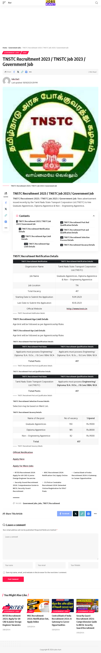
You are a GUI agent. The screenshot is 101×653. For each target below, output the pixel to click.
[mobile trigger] (5, 2)
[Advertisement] (50, 25)
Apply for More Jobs (23, 466)
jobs (40, 503)
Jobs (25, 52)
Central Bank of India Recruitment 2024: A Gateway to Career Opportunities (84, 475)
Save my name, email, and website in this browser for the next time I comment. (36, 572)
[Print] (26, 72)
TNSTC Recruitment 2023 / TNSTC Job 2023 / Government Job (33, 222)
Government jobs (30, 503)
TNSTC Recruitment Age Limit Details (36, 237)
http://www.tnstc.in (77, 308)
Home (5, 48)
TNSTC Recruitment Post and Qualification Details (74, 231)
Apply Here (18, 459)
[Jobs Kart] (50, 3)
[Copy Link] (22, 72)
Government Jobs (14, 48)
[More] (30, 72)
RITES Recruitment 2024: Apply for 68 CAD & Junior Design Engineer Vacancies (24, 475)
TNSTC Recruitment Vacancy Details (79, 245)
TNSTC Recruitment (51, 503)
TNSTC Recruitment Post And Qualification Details (74, 223)
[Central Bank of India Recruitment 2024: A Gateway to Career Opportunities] (63, 605)
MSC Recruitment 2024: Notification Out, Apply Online (38, 618)
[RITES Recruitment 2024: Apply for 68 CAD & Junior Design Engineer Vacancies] (14, 605)
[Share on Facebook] (14, 72)
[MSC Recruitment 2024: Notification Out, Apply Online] (38, 605)
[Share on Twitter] (18, 72)
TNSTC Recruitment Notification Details (34, 230)
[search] (96, 3)
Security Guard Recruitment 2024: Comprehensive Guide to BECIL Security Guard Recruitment (86, 621)
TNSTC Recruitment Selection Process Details (75, 238)
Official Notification (23, 452)
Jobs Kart (15, 79)
